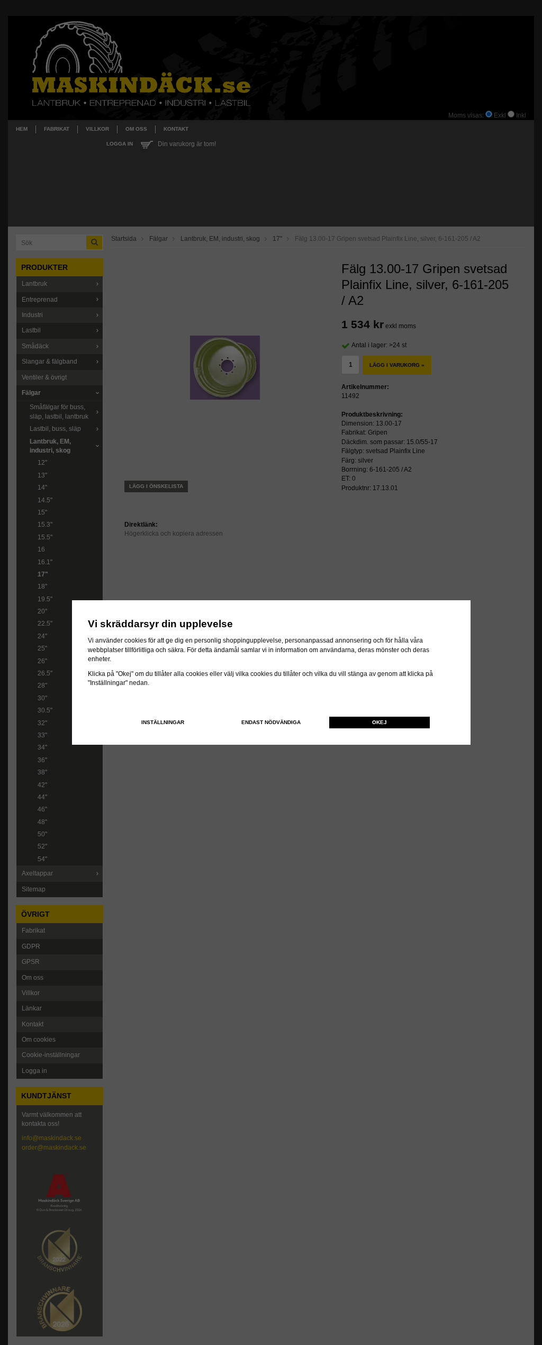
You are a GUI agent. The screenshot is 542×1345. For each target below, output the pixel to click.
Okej (379, 722)
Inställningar (162, 722)
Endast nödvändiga (271, 722)
